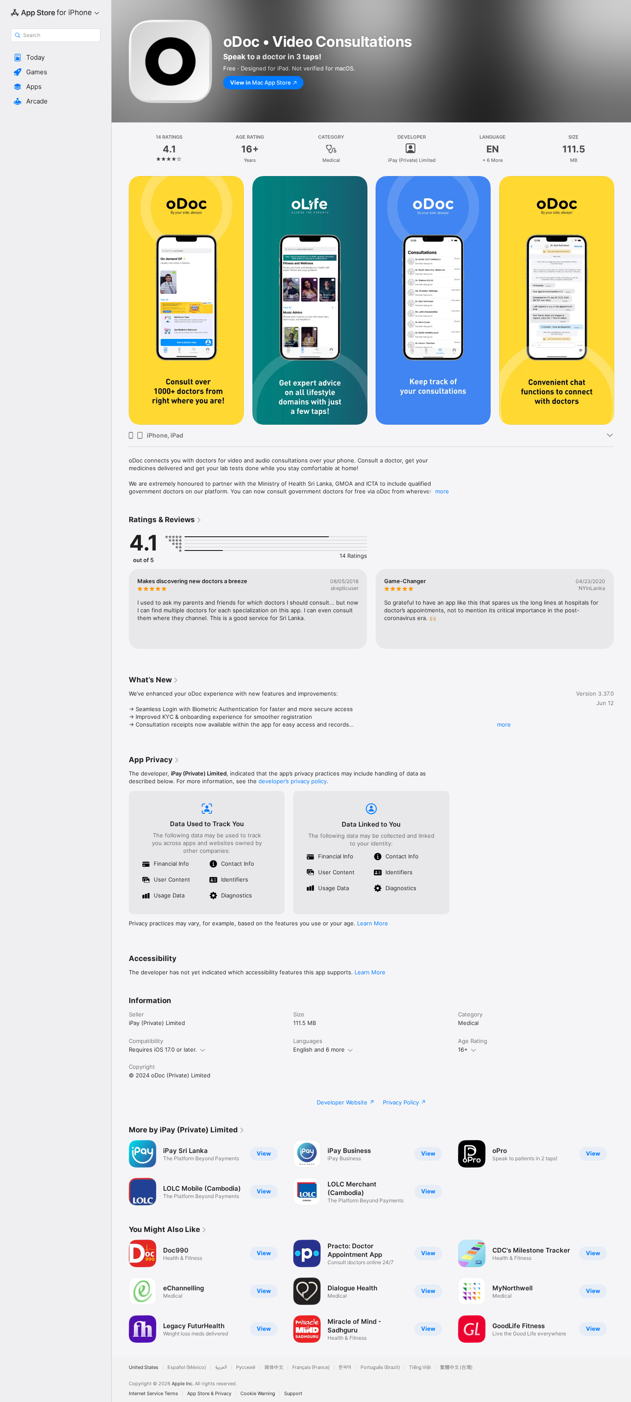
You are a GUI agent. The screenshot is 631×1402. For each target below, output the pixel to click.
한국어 (345, 1367)
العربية (221, 1367)
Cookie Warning (257, 1393)
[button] (55, 57)
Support (293, 1393)
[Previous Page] (120, 300)
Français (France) (311, 1367)
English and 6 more (319, 1049)
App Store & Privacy (209, 1393)
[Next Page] (622, 300)
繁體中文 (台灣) (456, 1367)
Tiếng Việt (420, 1367)
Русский (245, 1367)
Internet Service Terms (153, 1393)
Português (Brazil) (380, 1367)
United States (143, 1367)
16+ (463, 1049)
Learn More (372, 923)
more (442, 491)
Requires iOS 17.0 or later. (163, 1049)
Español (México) (186, 1367)
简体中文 (273, 1367)
